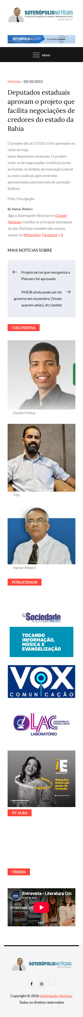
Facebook (49, 235)
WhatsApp (31, 235)
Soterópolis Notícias (56, 995)
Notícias (14, 81)
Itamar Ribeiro (22, 209)
